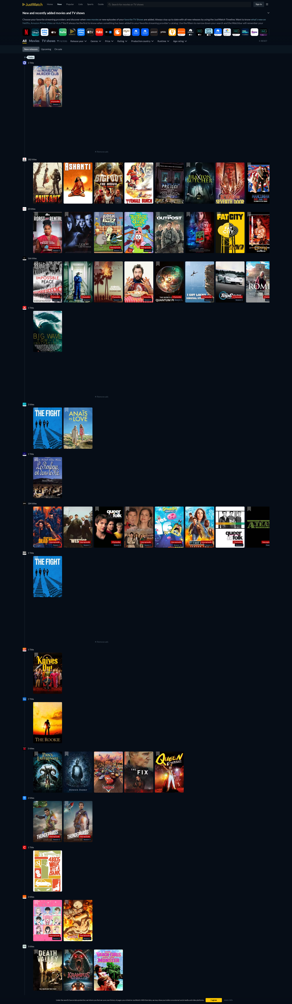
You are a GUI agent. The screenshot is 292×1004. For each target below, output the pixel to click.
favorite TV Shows (133, 19)
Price (108, 41)
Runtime (162, 41)
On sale (58, 49)
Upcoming (46, 49)
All (25, 41)
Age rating (179, 41)
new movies (92, 19)
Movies (34, 41)
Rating (121, 41)
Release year (77, 41)
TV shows (48, 41)
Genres (95, 41)
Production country (141, 41)
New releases (31, 49)
